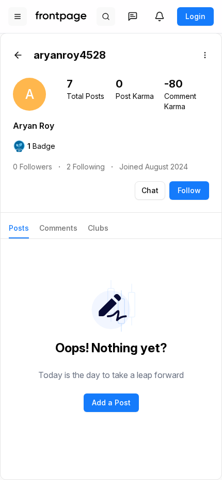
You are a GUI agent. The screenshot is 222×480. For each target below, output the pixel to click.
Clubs (98, 228)
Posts (19, 228)
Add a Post (111, 402)
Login (195, 16)
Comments (58, 228)
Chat (149, 190)
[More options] (205, 55)
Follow (189, 190)
